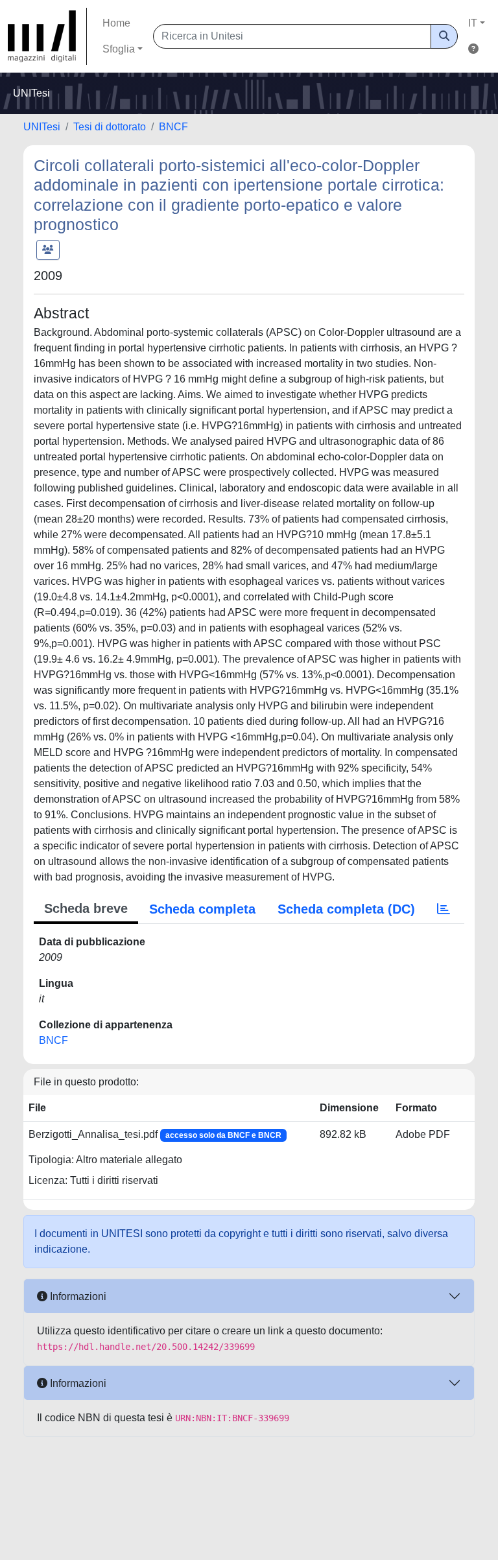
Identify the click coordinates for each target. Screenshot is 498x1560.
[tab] (443, 909)
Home (116, 23)
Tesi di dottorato (109, 126)
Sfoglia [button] (118, 48)
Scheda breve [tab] (86, 908)
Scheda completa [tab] (202, 909)
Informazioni (76, 1296)
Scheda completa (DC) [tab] (346, 909)
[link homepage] (47, 36)
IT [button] (472, 23)
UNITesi (41, 126)
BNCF (173, 126)
